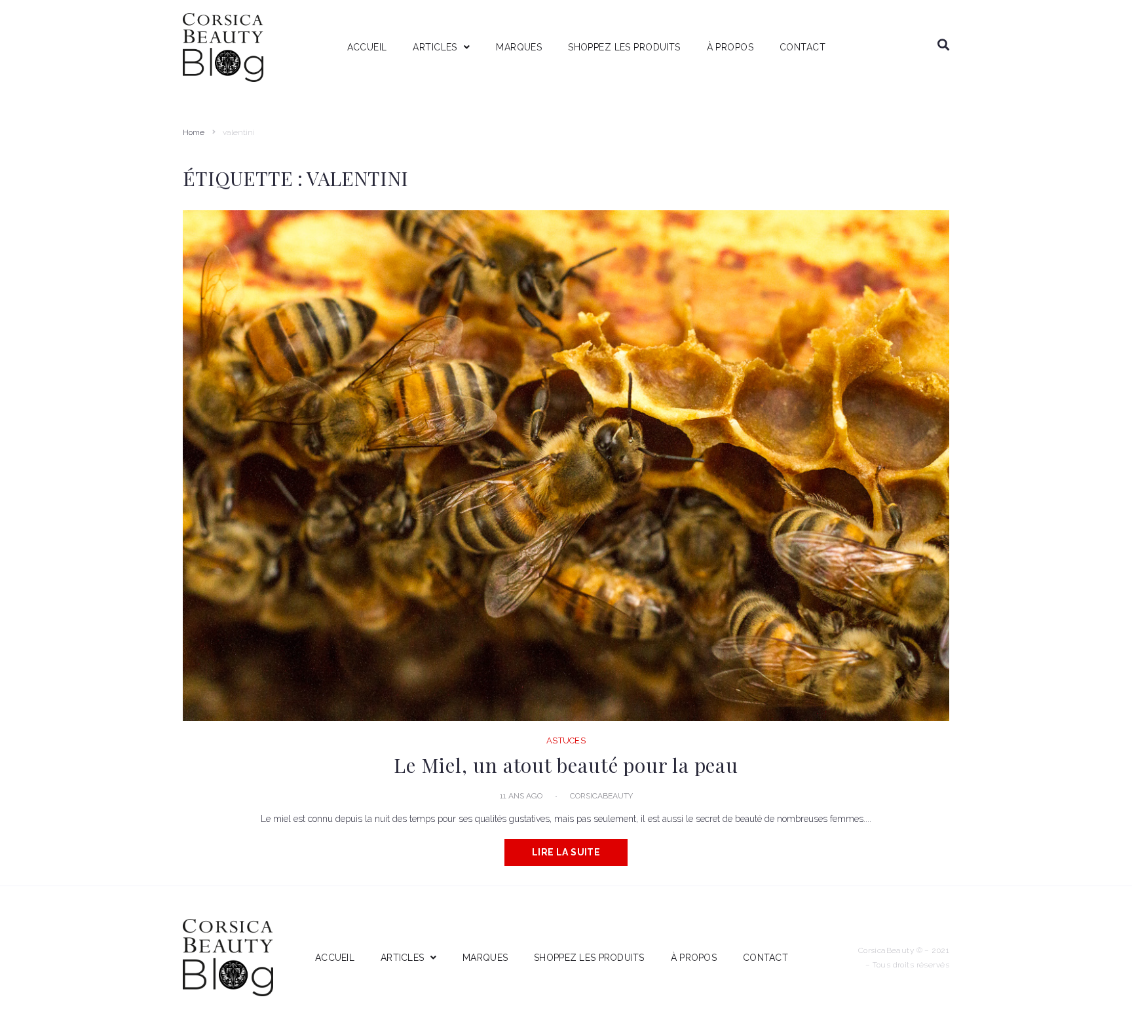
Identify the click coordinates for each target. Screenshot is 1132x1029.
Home (193, 132)
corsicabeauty (601, 795)
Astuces (566, 740)
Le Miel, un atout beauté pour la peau (566, 765)
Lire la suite (566, 852)
